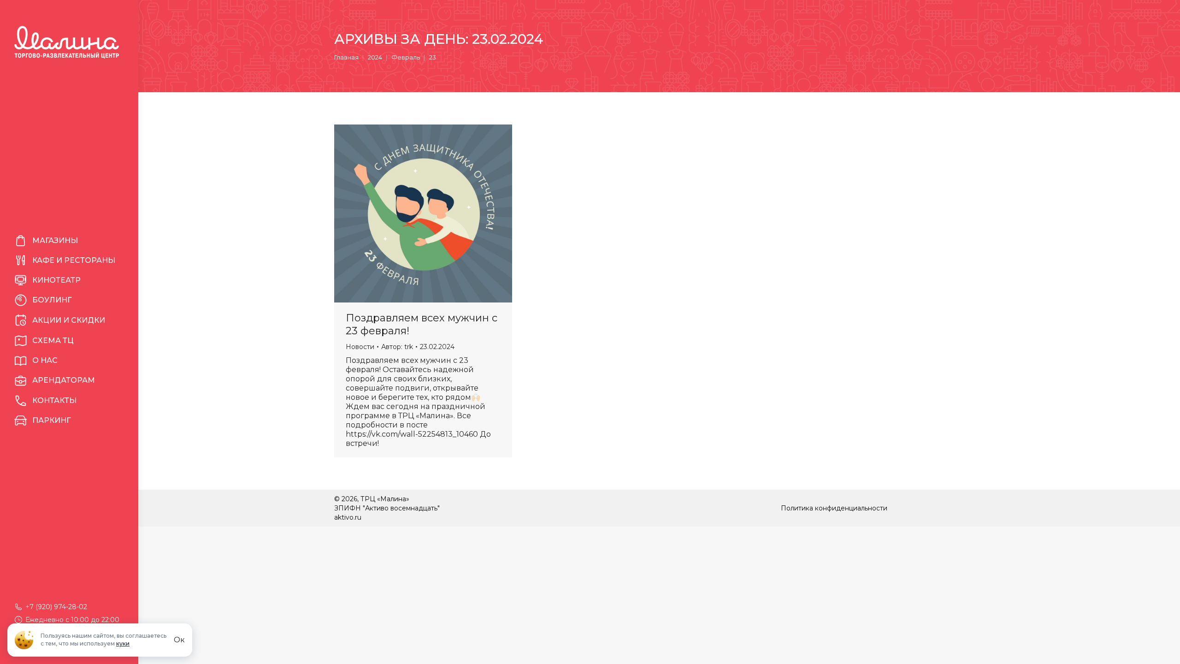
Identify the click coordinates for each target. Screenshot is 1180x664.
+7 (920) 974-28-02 (56, 607)
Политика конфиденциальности (834, 508)
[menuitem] (69, 241)
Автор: (397, 347)
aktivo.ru (347, 517)
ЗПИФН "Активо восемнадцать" (387, 508)
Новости (360, 347)
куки (123, 643)
